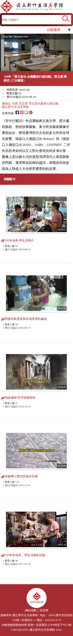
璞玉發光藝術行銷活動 (44, 103)
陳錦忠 (6, 103)
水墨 (15, 103)
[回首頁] (36, 6)
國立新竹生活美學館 (15, 106)
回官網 (44, 610)
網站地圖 (30, 610)
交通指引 (27, 620)
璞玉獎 (23, 103)
